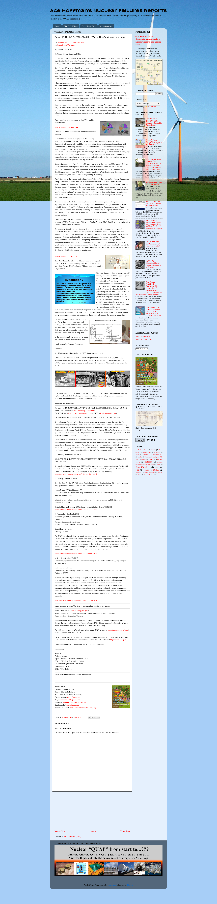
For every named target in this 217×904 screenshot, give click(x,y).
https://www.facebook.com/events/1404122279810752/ (76, 600)
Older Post (125, 831)
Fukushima (146, 454)
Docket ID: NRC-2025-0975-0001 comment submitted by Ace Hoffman (154, 122)
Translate (152, 107)
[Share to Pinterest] (99, 717)
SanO (157, 467)
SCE (137, 470)
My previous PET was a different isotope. (154, 183)
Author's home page (142, 336)
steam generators (150, 472)
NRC (152, 459)
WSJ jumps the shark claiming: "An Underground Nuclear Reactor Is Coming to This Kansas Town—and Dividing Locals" (153, 164)
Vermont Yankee (148, 474)
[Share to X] (94, 717)
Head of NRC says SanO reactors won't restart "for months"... (153, 244)
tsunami (160, 472)
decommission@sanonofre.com (80, 413)
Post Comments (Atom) (72, 837)
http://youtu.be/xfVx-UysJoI (66, 256)
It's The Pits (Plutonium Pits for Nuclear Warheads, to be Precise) (153, 264)
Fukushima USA (157, 454)
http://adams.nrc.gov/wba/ (118, 630)
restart (158, 464)
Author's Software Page (143, 339)
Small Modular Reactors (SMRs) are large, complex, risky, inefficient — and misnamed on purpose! (154, 225)
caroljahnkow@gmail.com (83, 411)
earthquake (157, 452)
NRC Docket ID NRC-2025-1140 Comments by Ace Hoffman (154, 203)
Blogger (130, 885)
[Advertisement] (92, 810)
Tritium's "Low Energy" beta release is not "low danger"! (154, 142)
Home (57, 26)
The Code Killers (70, 26)
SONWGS (138, 472)
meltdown (144, 459)
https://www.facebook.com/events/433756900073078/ (76, 554)
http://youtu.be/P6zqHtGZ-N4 (66, 127)
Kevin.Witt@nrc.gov (80, 611)
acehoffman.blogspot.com (69, 700)
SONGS (156, 470)
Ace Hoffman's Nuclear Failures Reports (108, 11)
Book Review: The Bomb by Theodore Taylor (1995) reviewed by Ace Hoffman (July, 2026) (153, 311)
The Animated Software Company (83, 708)
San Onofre (142, 467)
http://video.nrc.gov (118, 640)
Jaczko (140, 457)
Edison (137, 454)
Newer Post (60, 831)
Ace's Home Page (89, 26)
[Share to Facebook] (96, 717)
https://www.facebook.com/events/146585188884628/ (76, 510)
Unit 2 (139, 474)
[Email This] (89, 717)
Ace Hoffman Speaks (141, 450)
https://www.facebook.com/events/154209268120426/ (76, 474)
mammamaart (112, 885)
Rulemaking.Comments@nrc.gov (71, 42)
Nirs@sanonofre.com (108, 413)
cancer (153, 450)
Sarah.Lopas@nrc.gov (66, 45)
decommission (147, 452)
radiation (148, 462)
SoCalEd (146, 470)
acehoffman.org (106, 26)
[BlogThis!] (92, 717)
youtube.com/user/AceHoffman (75, 702)
